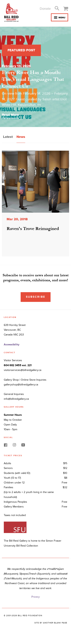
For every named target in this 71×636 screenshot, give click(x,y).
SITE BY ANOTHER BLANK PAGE (50, 623)
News (20, 136)
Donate (45, 9)
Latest (8, 136)
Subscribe (35, 296)
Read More (10, 114)
